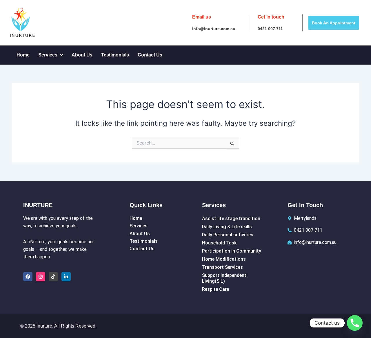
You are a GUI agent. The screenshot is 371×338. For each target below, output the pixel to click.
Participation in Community (231, 251)
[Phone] (355, 323)
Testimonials (115, 54)
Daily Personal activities (227, 234)
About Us (82, 54)
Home (23, 54)
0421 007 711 (270, 28)
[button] (50, 55)
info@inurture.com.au (213, 28)
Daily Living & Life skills (227, 226)
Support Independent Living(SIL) (224, 278)
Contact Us (150, 54)
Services (47, 54)
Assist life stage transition (231, 218)
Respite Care (215, 289)
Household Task (219, 243)
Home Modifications (224, 259)
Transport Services (222, 267)
